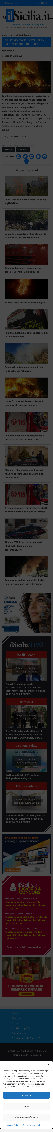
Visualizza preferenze (26, 1117)
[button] (48, 1064)
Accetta (26, 1095)
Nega (26, 1106)
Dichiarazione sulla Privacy (34, 1125)
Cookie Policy (13, 1125)
